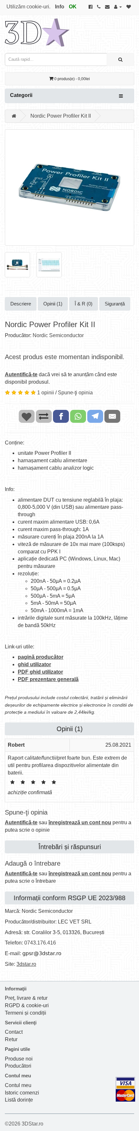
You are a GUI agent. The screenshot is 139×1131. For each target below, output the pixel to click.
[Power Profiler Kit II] (69, 187)
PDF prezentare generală (48, 679)
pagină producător (40, 657)
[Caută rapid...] (120, 59)
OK (73, 6)
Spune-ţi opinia (75, 392)
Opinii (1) (52, 303)
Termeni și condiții (25, 1013)
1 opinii (45, 392)
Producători (18, 1066)
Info (59, 6)
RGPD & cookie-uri (27, 1005)
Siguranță (115, 303)
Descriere (20, 303)
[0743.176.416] (99, 6)
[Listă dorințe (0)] (128, 6)
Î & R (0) (83, 303)
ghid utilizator (34, 664)
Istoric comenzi (22, 1092)
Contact (14, 1032)
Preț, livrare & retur (26, 998)
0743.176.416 (40, 942)
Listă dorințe (19, 1100)
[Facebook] (90, 6)
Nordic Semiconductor (58, 335)
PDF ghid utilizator (40, 672)
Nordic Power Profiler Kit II (60, 116)
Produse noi (19, 1059)
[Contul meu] (118, 6)
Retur (11, 1039)
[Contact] (107, 6)
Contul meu (18, 1085)
